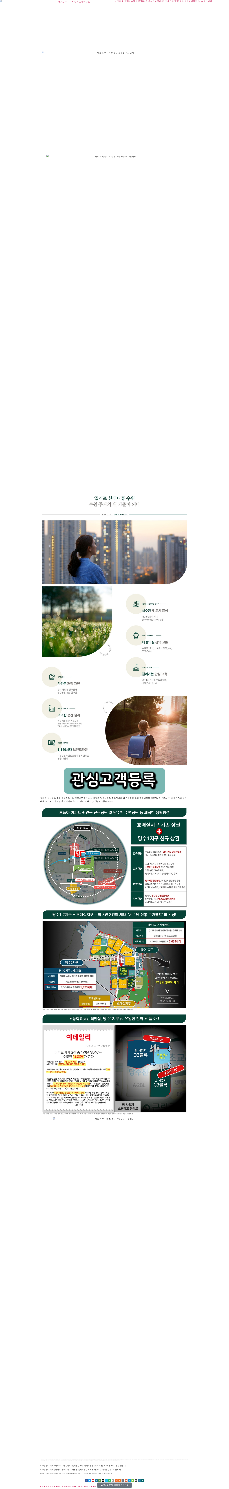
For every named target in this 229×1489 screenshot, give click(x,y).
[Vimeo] (106, 1480)
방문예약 (150, 1)
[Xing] (142, 1480)
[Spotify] (109, 1480)
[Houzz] (132, 1480)
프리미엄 (176, 1)
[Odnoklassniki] (119, 1480)
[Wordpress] (96, 1480)
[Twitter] (89, 1480)
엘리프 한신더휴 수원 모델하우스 (130, 1)
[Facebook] (86, 1480)
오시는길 (201, 1)
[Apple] (113, 1480)
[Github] (136, 1480)
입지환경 (167, 1)
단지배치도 (191, 1)
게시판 (209, 1)
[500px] (129, 1480)
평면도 (183, 1)
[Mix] (123, 1480)
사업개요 (159, 1)
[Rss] (116, 1480)
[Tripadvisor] (99, 1480)
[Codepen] (103, 1480)
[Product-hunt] (126, 1480)
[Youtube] (93, 1480)
